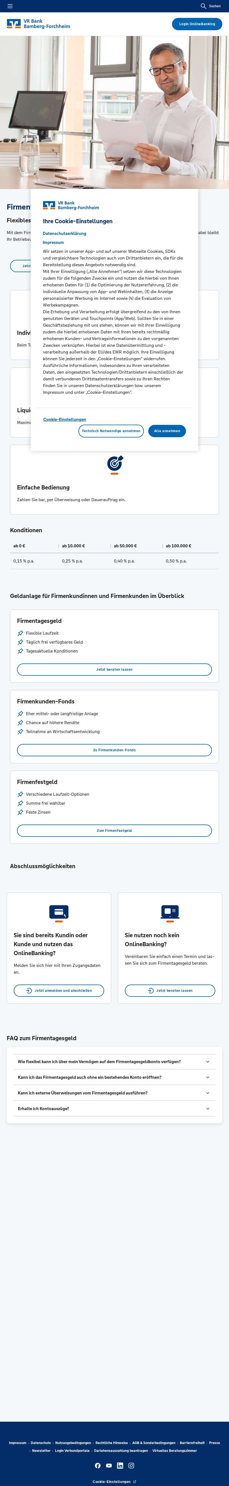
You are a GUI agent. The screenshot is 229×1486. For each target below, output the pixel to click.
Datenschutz (41, 1443)
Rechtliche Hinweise (112, 1443)
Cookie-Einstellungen (64, 419)
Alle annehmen (167, 431)
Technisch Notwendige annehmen (111, 431)
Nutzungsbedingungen (73, 1443)
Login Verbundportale (72, 1451)
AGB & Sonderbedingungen (153, 1443)
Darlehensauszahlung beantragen (121, 1451)
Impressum (17, 1443)
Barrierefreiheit (192, 1443)
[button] (114, 1062)
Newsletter (41, 1451)
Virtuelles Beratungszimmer (174, 1451)
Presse (214, 1443)
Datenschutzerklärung (64, 233)
